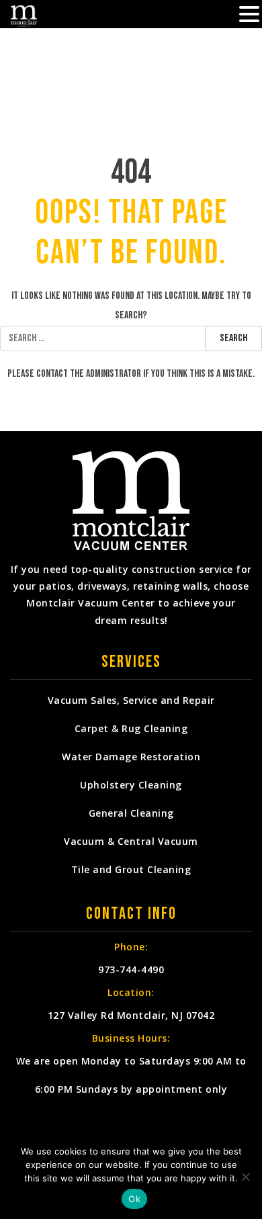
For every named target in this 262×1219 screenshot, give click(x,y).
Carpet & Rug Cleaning (131, 728)
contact (52, 373)
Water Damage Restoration (131, 756)
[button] (249, 15)
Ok (134, 1198)
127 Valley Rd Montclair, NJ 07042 (131, 1015)
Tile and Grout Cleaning (131, 869)
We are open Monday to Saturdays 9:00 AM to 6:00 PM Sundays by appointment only (131, 1074)
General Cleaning (131, 813)
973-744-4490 (131, 969)
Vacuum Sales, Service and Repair (131, 700)
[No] (245, 1176)
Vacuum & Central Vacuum (131, 841)
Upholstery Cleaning (131, 784)
